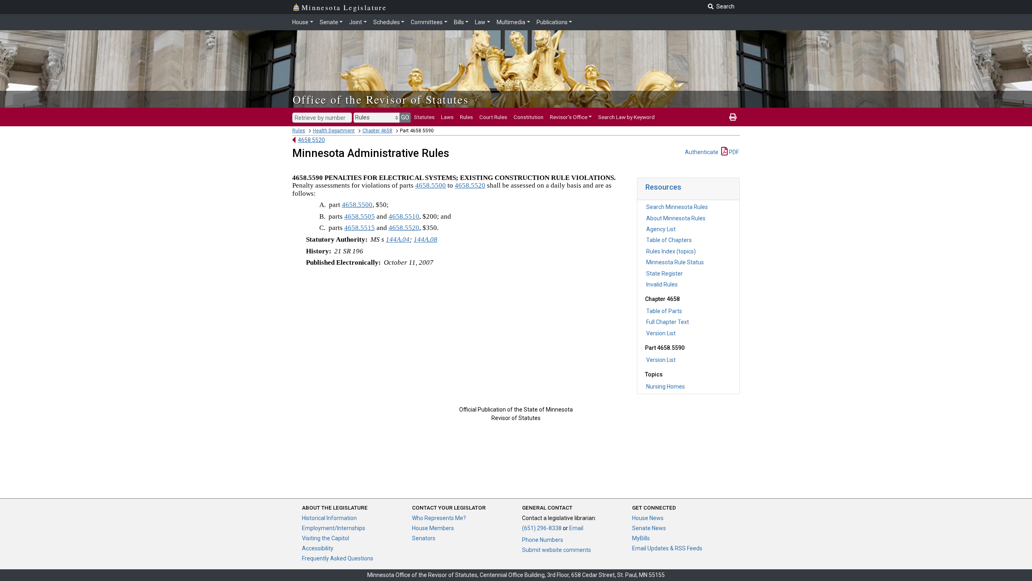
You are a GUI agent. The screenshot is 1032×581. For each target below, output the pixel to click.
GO (405, 117)
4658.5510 (404, 216)
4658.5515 (359, 228)
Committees (427, 22)
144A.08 (425, 239)
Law (480, 22)
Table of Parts (664, 311)
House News (648, 518)
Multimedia (511, 22)
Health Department (334, 131)
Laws (447, 117)
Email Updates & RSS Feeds (667, 548)
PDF (733, 152)
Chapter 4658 (377, 131)
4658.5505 (359, 216)
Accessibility (317, 548)
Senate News (649, 528)
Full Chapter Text (667, 322)
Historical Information (329, 518)
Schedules (386, 22)
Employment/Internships (333, 528)
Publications (552, 22)
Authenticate (701, 152)
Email (576, 528)
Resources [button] (663, 187)
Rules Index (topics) (671, 251)
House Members (433, 528)
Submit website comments (556, 550)
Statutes (424, 117)
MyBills (641, 538)
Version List (661, 333)
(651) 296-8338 (542, 528)
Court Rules (493, 117)
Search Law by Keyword (626, 117)
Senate (329, 22)
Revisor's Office (568, 117)
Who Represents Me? (439, 518)
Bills (459, 22)
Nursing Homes (665, 386)
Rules (466, 117)
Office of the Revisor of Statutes (381, 99)
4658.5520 (311, 140)
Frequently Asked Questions (337, 558)
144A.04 (398, 239)
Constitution (528, 117)
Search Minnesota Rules (677, 207)
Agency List (661, 229)
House (300, 22)
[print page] (733, 117)
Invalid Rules (662, 284)
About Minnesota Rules (675, 218)
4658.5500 (430, 185)
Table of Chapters (669, 240)
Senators (423, 538)
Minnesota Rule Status (675, 262)
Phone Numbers (542, 540)
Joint (355, 22)
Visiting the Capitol (325, 538)
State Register (664, 273)
